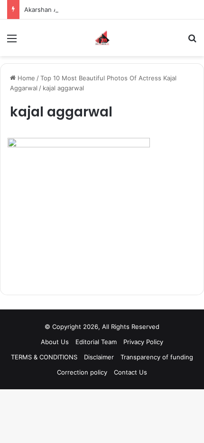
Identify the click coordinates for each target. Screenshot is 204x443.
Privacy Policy (143, 342)
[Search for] (192, 41)
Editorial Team (96, 342)
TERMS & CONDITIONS (44, 357)
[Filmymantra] (102, 37)
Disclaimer (99, 357)
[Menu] (12, 41)
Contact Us (130, 372)
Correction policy (82, 372)
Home (25, 78)
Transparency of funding (157, 357)
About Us (55, 342)
